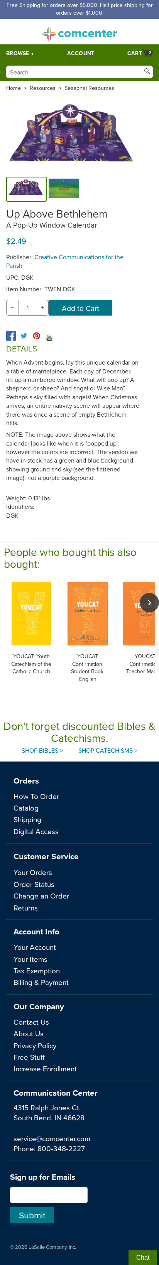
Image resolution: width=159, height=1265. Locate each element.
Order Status (34, 884)
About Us (29, 1033)
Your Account (35, 947)
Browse (17, 53)
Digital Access (36, 831)
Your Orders (33, 872)
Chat (142, 1257)
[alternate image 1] (64, 189)
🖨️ (49, 337)
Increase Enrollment (45, 1068)
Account (81, 53)
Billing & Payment (41, 982)
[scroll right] (149, 602)
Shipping (27, 819)
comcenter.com (79, 31)
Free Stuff (29, 1057)
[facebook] (11, 336)
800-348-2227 (61, 1148)
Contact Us (31, 1022)
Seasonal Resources (89, 88)
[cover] (26, 189)
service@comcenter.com (52, 1138)
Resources (43, 88)
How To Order (36, 796)
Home (13, 88)
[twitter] (24, 336)
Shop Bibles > (42, 750)
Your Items (30, 959)
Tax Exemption (37, 970)
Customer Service (46, 856)
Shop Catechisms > (107, 750)
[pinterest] (36, 336)
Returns (26, 907)
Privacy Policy (35, 1045)
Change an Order (41, 895)
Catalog (26, 807)
